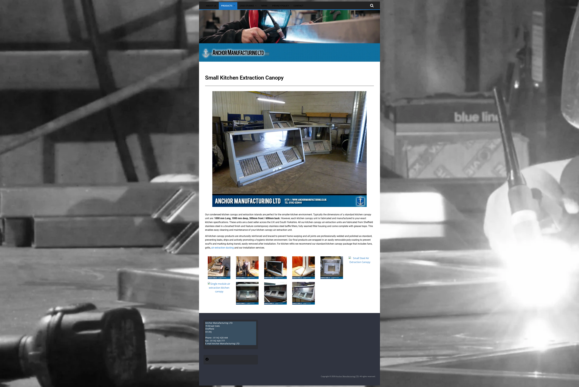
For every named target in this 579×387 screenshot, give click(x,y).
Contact (298, 5)
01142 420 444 (220, 337)
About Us (211, 5)
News (264, 5)
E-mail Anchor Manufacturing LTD (222, 343)
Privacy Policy (280, 5)
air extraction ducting (222, 247)
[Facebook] (207, 360)
